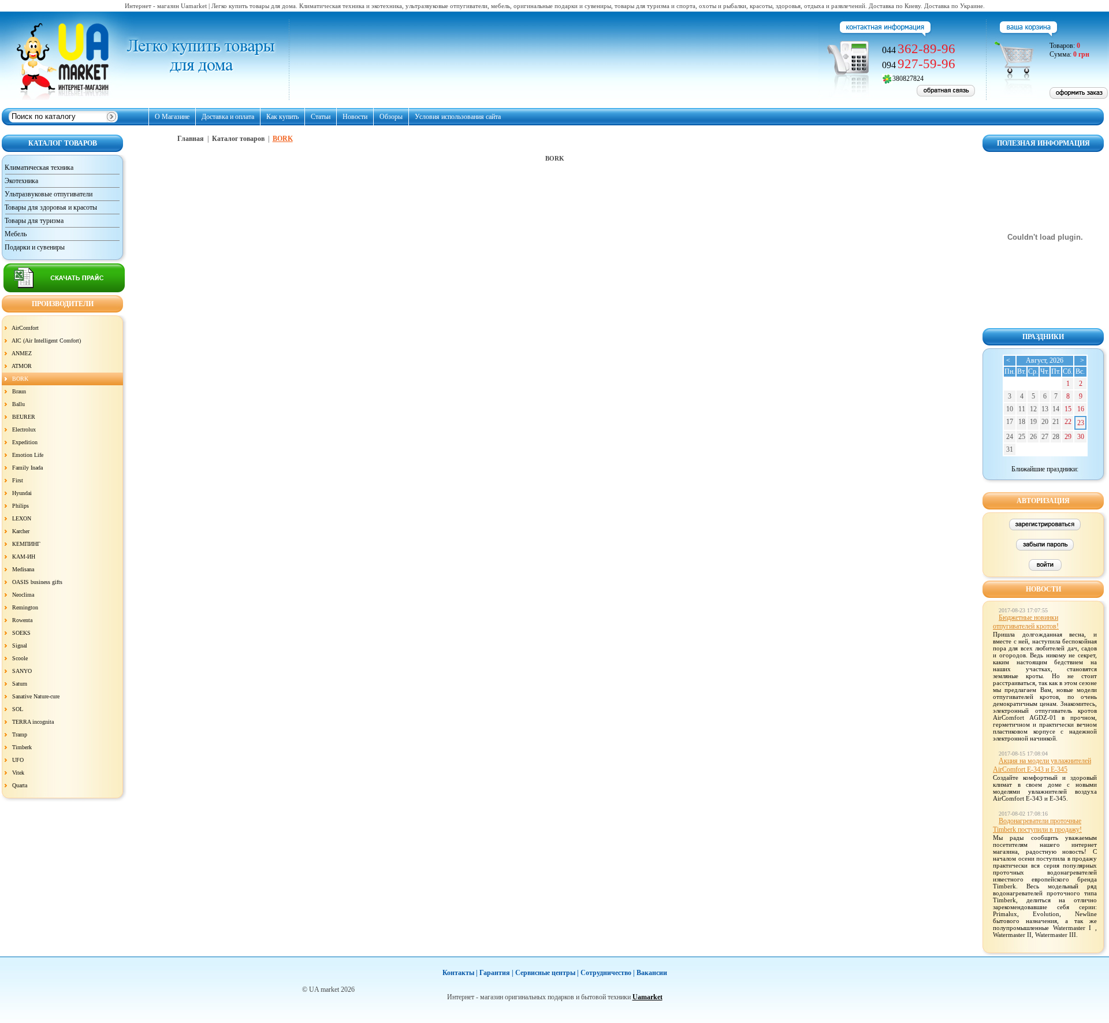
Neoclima (23, 595)
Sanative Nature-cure (35, 696)
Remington (25, 607)
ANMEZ (22, 353)
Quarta (19, 785)
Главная (190, 139)
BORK (20, 378)
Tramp (19, 734)
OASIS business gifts (37, 582)
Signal (19, 645)
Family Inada (27, 467)
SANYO (22, 671)
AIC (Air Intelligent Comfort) (46, 340)
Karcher (20, 531)
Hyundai (22, 493)
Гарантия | (496, 973)
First (17, 480)
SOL (17, 709)
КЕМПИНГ (26, 544)
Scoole (20, 658)
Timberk (22, 747)
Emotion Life (27, 455)
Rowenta (22, 620)
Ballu (18, 404)
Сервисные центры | (547, 973)
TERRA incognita (33, 722)
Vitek (18, 772)
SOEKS (21, 633)
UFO (18, 760)
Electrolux (24, 429)
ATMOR (22, 366)
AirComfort (25, 328)
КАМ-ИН (23, 556)
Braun (19, 391)
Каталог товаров (238, 139)
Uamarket (647, 997)
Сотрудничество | (607, 973)
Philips (20, 506)
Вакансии (652, 973)
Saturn (19, 683)
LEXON (21, 518)
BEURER (23, 417)
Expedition (25, 442)
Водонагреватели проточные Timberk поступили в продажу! (1037, 825)
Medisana (23, 569)
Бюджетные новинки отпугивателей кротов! (1026, 621)
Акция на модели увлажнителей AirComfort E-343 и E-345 (1042, 765)
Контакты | (460, 973)
